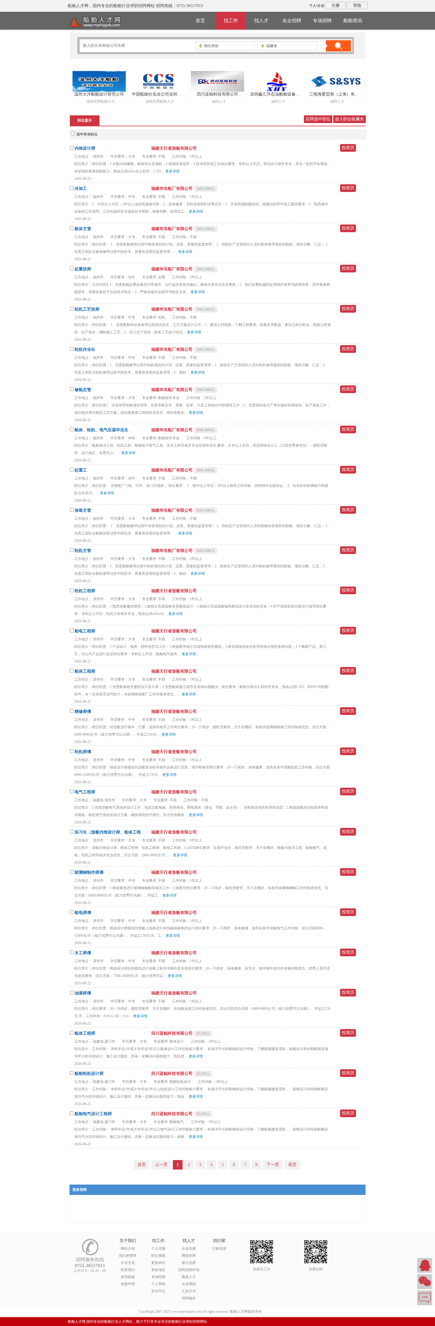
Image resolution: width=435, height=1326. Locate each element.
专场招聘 (322, 20)
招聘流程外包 (188, 1270)
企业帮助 (189, 1284)
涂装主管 (83, 510)
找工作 (231, 20)
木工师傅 (83, 953)
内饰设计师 (85, 148)
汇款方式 (189, 1291)
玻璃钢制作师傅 (89, 872)
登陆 (357, 5)
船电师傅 (83, 912)
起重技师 (83, 269)
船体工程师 (85, 671)
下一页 (273, 1164)
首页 (200, 20)
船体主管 (83, 229)
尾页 (292, 1164)
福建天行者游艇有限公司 (174, 148)
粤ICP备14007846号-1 (279, 1311)
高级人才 (189, 1277)
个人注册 (158, 1248)
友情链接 (128, 1277)
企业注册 (189, 1248)
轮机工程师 (85, 591)
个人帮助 (158, 1284)
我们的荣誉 (128, 1256)
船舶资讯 (352, 20)
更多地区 (158, 1270)
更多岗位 (158, 1263)
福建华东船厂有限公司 (172, 188)
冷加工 (81, 188)
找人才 (261, 20)
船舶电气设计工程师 (93, 1114)
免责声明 (128, 1284)
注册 (335, 5)
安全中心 (158, 1291)
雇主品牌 (189, 1263)
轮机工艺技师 (87, 309)
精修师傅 (83, 711)
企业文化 (128, 1263)
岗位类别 (211, 46)
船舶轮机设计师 (89, 1073)
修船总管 (83, 389)
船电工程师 (85, 631)
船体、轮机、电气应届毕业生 (101, 430)
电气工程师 (85, 792)
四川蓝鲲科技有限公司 (172, 1033)
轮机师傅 (83, 752)
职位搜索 (158, 1256)
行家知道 (219, 1248)
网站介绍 (128, 1248)
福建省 (271, 46)
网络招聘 (189, 1256)
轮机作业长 (85, 349)
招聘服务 (189, 1298)
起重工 (81, 470)
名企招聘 (291, 20)
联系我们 (128, 1270)
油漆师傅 (83, 993)
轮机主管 (83, 550)
